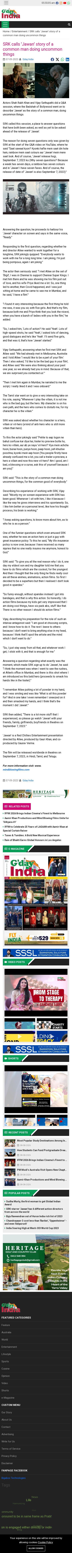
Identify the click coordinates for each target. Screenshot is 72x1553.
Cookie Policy (45, 1542)
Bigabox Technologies (14, 1478)
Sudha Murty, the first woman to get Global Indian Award (32, 1203)
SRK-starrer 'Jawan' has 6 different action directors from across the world (34, 1210)
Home (6, 31)
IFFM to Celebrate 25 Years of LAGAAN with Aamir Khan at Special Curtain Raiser (35, 828)
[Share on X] (57, 59)
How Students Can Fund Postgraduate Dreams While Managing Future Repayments (42, 1150)
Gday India (28, 59)
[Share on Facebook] (52, 59)
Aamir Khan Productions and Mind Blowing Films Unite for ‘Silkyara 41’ (36, 820)
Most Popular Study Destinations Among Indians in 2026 (42, 1140)
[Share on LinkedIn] (67, 59)
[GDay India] (11, 13)
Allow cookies (36, 1548)
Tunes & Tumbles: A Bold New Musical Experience (32, 835)
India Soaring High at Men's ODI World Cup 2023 (32, 1228)
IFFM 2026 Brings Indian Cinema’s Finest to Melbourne (35, 813)
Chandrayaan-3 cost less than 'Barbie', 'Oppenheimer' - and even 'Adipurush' (36, 1222)
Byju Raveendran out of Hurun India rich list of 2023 (34, 1216)
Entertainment (20, 31)
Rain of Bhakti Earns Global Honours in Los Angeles (33, 840)
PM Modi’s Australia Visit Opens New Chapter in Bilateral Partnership (42, 1170)
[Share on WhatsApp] (62, 59)
